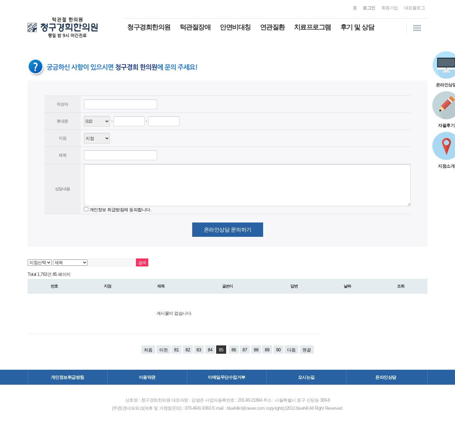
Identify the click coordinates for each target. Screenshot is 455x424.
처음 (148, 349)
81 (176, 349)
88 (256, 349)
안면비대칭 (235, 27)
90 (278, 349)
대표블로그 (414, 7)
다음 (291, 349)
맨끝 (306, 349)
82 (188, 349)
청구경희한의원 (149, 27)
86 (233, 349)
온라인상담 (385, 377)
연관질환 (272, 27)
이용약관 (147, 377)
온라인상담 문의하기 (227, 229)
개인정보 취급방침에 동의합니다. (121, 209)
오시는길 (306, 377)
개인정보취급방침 (67, 377)
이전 (163, 349)
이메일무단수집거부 (226, 377)
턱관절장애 (195, 27)
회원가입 (389, 7)
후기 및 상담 (357, 27)
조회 (400, 286)
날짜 (347, 286)
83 (199, 349)
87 (244, 349)
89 (267, 349)
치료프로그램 (312, 27)
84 (210, 349)
